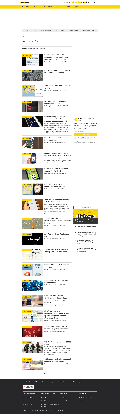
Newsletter (44, 401)
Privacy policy (63, 393)
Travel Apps (30, 36)
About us (25, 401)
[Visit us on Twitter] (76, 2)
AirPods (56, 7)
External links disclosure (85, 397)
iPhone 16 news (73, 30)
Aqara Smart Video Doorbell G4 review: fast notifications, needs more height (86, 234)
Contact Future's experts (48, 393)
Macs (34, 7)
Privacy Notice (91, 138)
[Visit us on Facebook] (73, 2)
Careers (43, 397)
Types (76, 7)
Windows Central (27, 404)
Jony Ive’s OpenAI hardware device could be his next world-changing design (86, 249)
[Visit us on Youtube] (79, 2)
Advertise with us (64, 401)
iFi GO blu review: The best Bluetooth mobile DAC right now (85, 241)
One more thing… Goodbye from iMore (85, 220)
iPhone (28, 7)
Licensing (62, 397)
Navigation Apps (39, 36)
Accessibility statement (29, 397)
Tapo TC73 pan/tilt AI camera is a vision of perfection (86, 227)
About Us (69, 7)
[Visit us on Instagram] (81, 2)
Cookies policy (82, 393)
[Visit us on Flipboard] (86, 2)
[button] (97, 2)
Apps (24, 36)
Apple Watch (48, 7)
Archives (50, 374)
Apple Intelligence (46, 30)
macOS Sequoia (60, 30)
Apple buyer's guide (88, 30)
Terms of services (90, 137)
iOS (63, 7)
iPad (40, 7)
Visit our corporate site (79, 382)
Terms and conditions (29, 393)
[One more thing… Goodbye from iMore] (85, 216)
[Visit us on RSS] (84, 2)
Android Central (83, 401)
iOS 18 (34, 30)
